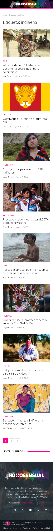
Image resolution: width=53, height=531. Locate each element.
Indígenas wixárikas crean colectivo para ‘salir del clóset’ (24, 371)
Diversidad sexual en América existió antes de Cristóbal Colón (25, 321)
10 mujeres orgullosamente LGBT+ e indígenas (25, 170)
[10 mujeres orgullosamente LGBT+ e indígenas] (26, 147)
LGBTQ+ (6, 366)
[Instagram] (15, 510)
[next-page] (17, 440)
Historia (7, 316)
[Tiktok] (38, 510)
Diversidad (8, 165)
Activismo (8, 215)
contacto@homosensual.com (32, 503)
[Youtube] (30, 510)
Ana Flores (7, 126)
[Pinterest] (46, 510)
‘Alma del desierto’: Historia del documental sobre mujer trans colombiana (21, 68)
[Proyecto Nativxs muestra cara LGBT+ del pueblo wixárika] (26, 197)
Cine (5, 61)
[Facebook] (7, 510)
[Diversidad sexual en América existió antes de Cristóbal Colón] (26, 298)
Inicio (5, 15)
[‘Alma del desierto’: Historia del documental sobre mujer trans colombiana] (26, 43)
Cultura (7, 115)
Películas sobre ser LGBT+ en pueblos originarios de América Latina (25, 271)
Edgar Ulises (8, 177)
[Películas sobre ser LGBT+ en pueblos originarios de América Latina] (26, 247)
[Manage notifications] (7, 523)
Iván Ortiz (7, 76)
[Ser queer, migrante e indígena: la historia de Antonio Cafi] (26, 398)
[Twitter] (22, 510)
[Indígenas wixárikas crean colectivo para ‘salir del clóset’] (26, 348)
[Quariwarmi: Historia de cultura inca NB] (26, 97)
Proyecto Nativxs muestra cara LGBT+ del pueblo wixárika (26, 221)
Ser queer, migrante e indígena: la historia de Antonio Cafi (23, 422)
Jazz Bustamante (10, 428)
